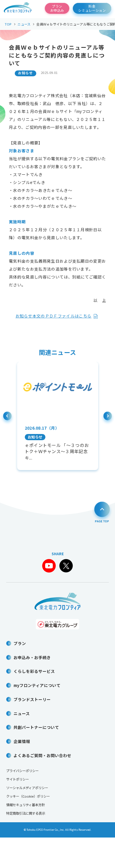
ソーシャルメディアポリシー (27, 787)
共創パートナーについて (36, 727)
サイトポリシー (17, 779)
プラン (20, 643)
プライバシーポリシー (22, 770)
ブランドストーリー (32, 699)
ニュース (22, 713)
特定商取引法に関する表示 (25, 813)
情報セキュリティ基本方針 (25, 804)
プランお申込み (57, 8)
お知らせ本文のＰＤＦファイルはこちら (54, 316)
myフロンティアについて (37, 685)
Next (108, 418)
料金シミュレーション (92, 8)
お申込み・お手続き (32, 657)
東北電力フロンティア (18, 8)
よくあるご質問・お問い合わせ (42, 755)
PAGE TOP (102, 511)
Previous (7, 418)
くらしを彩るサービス (34, 671)
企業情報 (22, 741)
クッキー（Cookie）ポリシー (28, 796)
